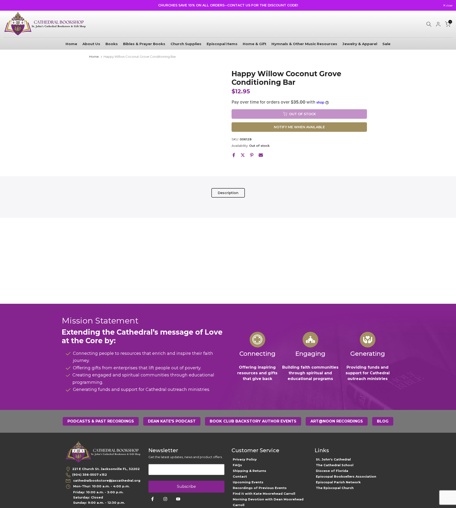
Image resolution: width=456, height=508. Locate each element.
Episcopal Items (222, 44)
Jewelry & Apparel (359, 44)
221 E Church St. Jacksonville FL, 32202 (106, 469)
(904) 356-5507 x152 (89, 474)
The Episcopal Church (335, 488)
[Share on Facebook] (234, 155)
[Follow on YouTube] (178, 499)
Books (111, 44)
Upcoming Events (248, 482)
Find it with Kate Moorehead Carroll (264, 493)
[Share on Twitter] (243, 155)
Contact (240, 476)
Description (228, 192)
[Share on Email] (261, 155)
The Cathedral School (334, 465)
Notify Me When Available (299, 127)
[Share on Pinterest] (252, 155)
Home (71, 44)
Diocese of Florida (332, 471)
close (9, 5)
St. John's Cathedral (333, 459)
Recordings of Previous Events (260, 488)
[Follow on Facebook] (152, 499)
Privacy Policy (245, 459)
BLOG (383, 421)
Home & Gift (254, 44)
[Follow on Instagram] (165, 499)
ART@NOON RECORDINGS (336, 421)
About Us (91, 44)
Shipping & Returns (249, 471)
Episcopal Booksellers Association (346, 476)
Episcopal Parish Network (338, 482)
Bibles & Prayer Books (144, 44)
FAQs (237, 465)
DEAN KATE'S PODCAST (172, 421)
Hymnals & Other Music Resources (304, 44)
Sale (386, 44)
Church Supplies (186, 44)
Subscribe (186, 486)
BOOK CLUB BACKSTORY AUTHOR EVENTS (253, 421)
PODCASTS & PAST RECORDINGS (100, 421)
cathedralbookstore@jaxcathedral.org (106, 480)
